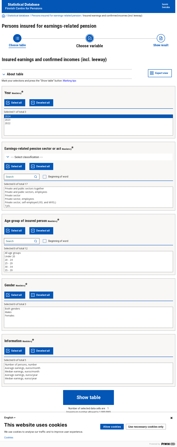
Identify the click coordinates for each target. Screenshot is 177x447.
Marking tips (69, 80)
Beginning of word (58, 176)
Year (7, 93)
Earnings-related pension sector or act (32, 148)
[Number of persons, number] (88, 364)
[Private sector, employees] (88, 199)
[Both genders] (88, 308)
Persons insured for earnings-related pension (56, 15)
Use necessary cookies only (146, 426)
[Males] (88, 312)
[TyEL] (88, 206)
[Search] (35, 177)
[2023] (88, 120)
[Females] (88, 315)
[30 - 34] (88, 267)
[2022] (88, 123)
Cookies (8, 437)
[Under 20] (88, 256)
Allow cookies (112, 426)
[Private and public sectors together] (88, 188)
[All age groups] (88, 253)
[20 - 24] (88, 260)
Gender (9, 285)
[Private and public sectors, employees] (88, 192)
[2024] (88, 116)
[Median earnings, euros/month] (88, 371)
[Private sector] (88, 195)
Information (13, 341)
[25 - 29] (88, 263)
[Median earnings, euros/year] (88, 378)
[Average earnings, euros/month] (88, 368)
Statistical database (18, 15)
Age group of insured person (25, 221)
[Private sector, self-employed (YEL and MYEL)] (88, 202)
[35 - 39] (88, 270)
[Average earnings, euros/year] (88, 375)
